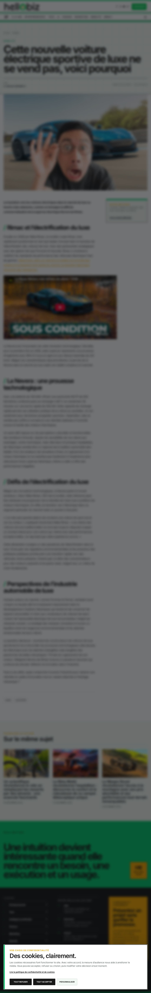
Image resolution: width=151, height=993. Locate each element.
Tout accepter (44, 982)
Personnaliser (67, 982)
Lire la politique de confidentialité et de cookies (32, 972)
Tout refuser (21, 982)
